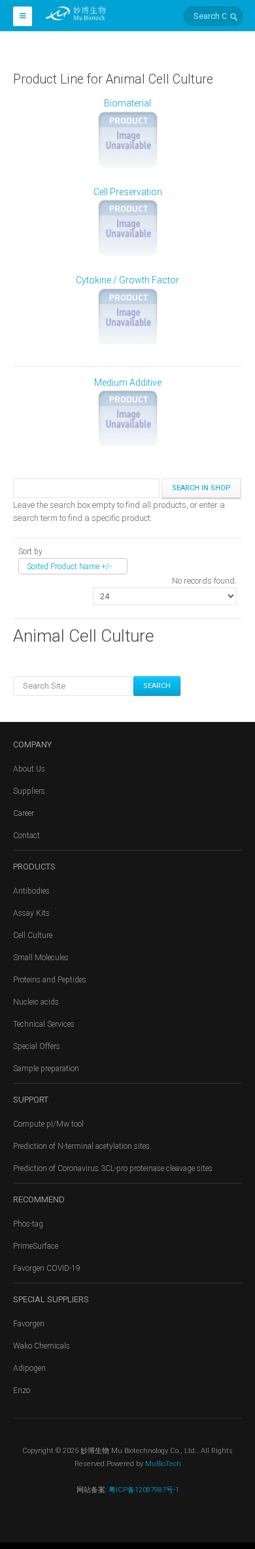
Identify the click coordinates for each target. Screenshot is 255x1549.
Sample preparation (46, 1068)
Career (23, 813)
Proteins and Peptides (49, 979)
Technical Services (44, 1024)
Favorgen (28, 1323)
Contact (26, 835)
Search (157, 685)
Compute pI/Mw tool (48, 1124)
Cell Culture (32, 935)
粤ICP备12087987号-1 (143, 1490)
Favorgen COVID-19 (46, 1268)
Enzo (21, 1390)
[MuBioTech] (75, 13)
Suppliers (29, 791)
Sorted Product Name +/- (69, 566)
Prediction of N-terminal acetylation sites (81, 1146)
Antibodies (31, 891)
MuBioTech (163, 1464)
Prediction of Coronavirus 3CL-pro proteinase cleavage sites (112, 1168)
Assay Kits (31, 913)
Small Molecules (41, 957)
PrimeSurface (35, 1246)
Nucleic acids (36, 1002)
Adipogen (29, 1368)
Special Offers (36, 1046)
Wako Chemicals (41, 1346)
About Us (29, 769)
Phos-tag (28, 1223)
